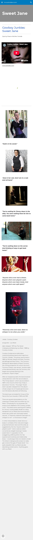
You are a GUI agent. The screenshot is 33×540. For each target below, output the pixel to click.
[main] (16, 13)
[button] (2, 2)
